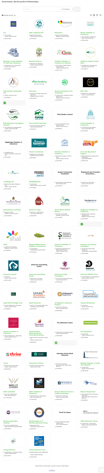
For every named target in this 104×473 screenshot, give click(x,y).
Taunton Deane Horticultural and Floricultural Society (36, 333)
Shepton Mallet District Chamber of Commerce (37, 245)
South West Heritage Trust (12, 303)
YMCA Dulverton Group (88, 421)
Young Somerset (9, 450)
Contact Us (53, 465)
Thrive (5, 363)
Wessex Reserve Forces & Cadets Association (64, 392)
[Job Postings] (56, 343)
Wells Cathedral (9, 392)
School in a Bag (35, 210)
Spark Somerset (35, 303)
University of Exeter (36, 363)
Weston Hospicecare (87, 392)
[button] (2, 15)
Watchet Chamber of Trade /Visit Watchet (90, 364)
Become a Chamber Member (63, 465)
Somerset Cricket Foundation (61, 275)
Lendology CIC (8, 181)
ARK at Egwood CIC (36, 33)
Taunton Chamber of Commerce (10, 332)
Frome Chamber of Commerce (87, 124)
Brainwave (58, 33)
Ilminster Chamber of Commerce (62, 152)
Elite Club (84, 91)
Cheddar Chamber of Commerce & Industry (63, 62)
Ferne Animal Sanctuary (37, 123)
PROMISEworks (35, 181)
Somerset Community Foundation (88, 245)
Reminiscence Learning (11, 210)
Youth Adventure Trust (37, 450)
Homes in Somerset (36, 152)
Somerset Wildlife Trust (89, 274)
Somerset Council (9, 274)
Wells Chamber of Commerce (35, 392)
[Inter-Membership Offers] (4, 103)
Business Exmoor (35, 61)
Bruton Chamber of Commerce (87, 33)
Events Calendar (47, 465)
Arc (4, 33)
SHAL (5, 244)
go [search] (77, 9)
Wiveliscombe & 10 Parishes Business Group (38, 422)
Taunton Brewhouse (87, 303)
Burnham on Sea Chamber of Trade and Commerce (12, 62)
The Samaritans (86, 331)
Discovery (32, 91)
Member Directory (39, 465)
